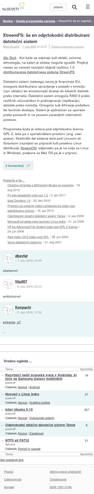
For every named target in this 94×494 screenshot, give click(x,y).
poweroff (10, 382)
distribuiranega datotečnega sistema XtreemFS (38, 71)
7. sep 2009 (29, 46)
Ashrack (10, 444)
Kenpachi (23, 307)
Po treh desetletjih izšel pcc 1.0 (27, 195)
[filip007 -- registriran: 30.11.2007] (8, 284)
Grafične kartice (39, 402)
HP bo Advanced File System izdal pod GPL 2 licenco (42, 227)
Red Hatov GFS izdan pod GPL (28, 237)
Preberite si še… (14, 180)
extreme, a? (12, 321)
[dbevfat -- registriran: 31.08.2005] (8, 258)
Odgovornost (12, 479)
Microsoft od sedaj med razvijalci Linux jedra (36, 221)
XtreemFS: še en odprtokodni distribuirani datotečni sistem (46, 38)
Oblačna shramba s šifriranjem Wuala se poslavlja (40, 185)
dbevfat (21, 256)
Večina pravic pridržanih (65, 471)
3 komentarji (15, 165)
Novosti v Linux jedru (22, 394)
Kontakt (9, 487)
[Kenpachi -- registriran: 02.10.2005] (8, 310)
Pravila (8, 471)
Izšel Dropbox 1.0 (18, 200)
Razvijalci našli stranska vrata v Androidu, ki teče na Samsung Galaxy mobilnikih (41, 377)
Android (34, 387)
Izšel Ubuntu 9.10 (19, 409)
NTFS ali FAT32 (17, 440)
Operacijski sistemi (41, 418)
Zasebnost (36, 433)
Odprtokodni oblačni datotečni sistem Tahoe (36, 216)
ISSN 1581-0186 (61, 487)
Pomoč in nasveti (29, 449)
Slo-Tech (9, 57)
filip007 (21, 281)
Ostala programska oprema (67, 46)
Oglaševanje (58, 479)
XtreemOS (28, 147)
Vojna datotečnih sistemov (24, 242)
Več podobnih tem (12, 460)
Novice (22, 387)
